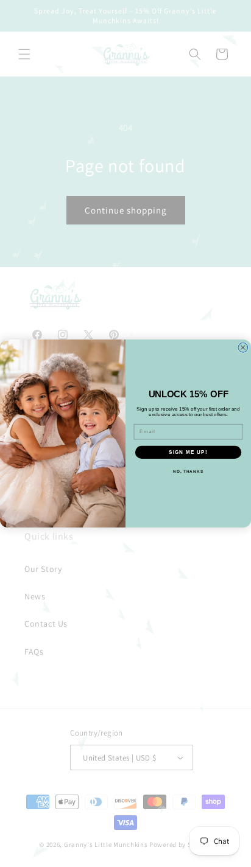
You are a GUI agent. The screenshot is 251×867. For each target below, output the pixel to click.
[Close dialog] (243, 347)
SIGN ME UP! (188, 451)
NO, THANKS (188, 471)
